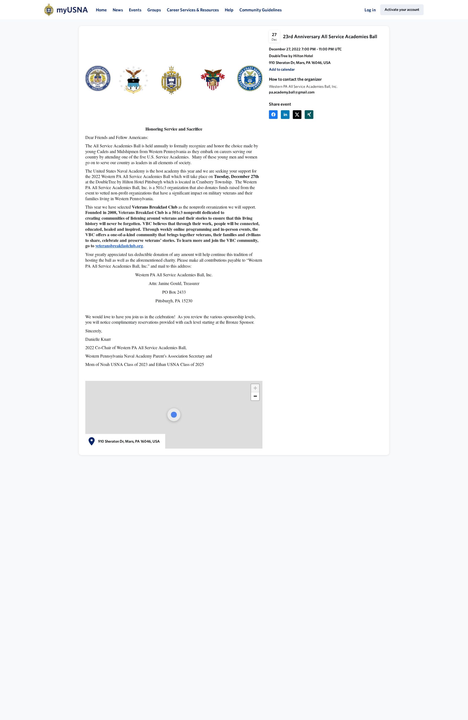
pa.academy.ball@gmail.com (291, 92)
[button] (282, 69)
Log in (370, 9)
